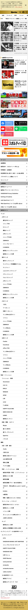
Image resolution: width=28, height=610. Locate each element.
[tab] (15, 15)
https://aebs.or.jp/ (5, 597)
